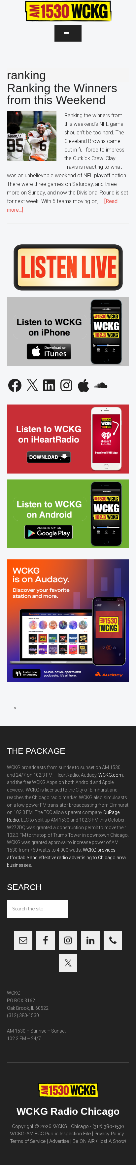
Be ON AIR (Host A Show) (99, 1141)
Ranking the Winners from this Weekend (62, 94)
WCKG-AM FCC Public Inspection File (50, 1133)
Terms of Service (28, 1141)
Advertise (59, 1141)
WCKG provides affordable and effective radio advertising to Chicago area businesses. (66, 857)
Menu (68, 33)
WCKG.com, (111, 775)
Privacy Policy (109, 1133)
